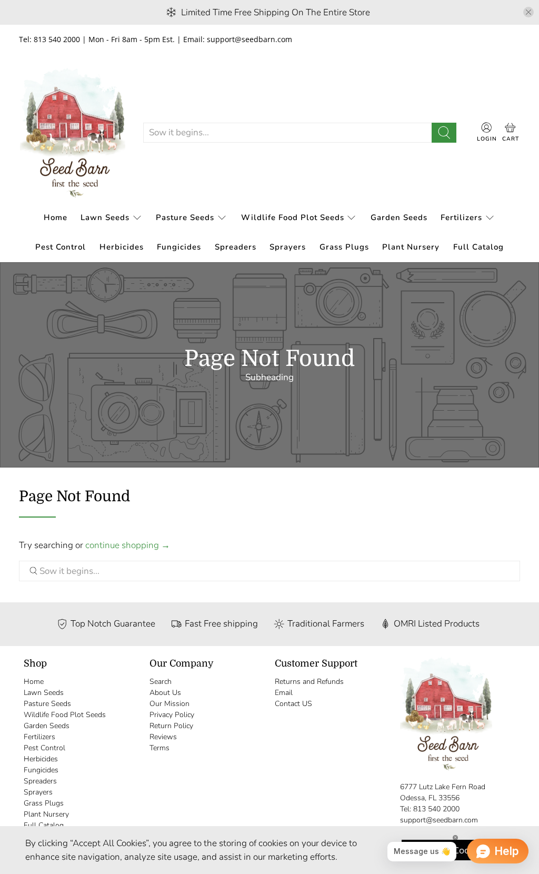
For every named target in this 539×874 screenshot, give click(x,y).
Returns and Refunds (309, 682)
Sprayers (288, 247)
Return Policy (171, 726)
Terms (159, 748)
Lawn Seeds (105, 217)
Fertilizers (461, 217)
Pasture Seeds (185, 217)
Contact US (293, 704)
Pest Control (60, 247)
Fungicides (179, 247)
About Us (165, 693)
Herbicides (121, 247)
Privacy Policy (171, 715)
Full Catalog (478, 247)
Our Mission (169, 704)
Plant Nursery (411, 247)
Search (160, 682)
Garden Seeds (399, 217)
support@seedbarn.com (439, 820)
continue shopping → (127, 545)
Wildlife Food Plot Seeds (292, 217)
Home (55, 217)
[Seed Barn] (72, 132)
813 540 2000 (436, 809)
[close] (528, 12)
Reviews (163, 737)
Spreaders (235, 247)
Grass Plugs (344, 247)
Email (284, 693)
